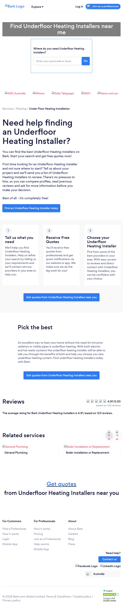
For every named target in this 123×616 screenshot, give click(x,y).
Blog (71, 539)
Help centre (41, 544)
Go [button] (86, 61)
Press (71, 544)
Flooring (21, 109)
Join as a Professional (47, 539)
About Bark (75, 529)
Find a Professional (14, 529)
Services (7, 109)
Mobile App (10, 544)
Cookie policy (82, 596)
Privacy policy (11, 600)
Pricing (38, 534)
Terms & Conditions (58, 596)
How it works (10, 534)
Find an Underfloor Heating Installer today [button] (31, 208)
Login (5, 539)
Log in (79, 6)
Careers (73, 534)
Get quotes (61, 484)
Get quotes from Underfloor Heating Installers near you (61, 297)
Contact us (109, 559)
